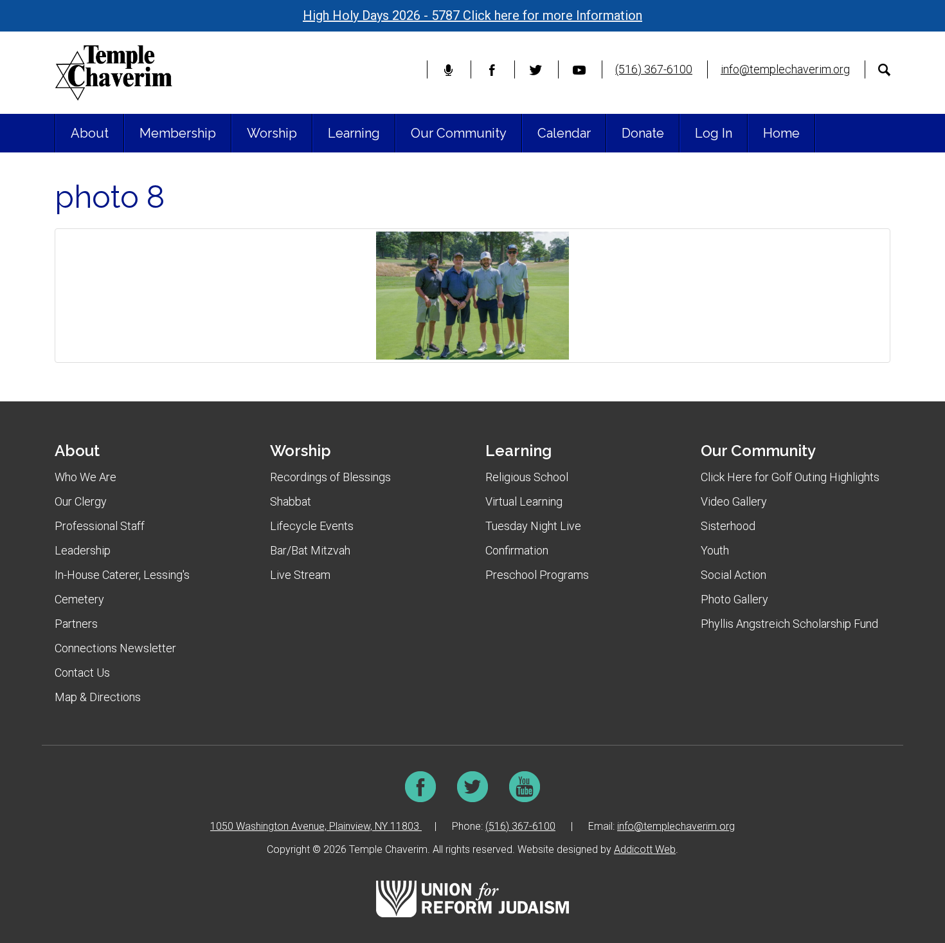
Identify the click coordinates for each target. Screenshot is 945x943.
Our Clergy (81, 501)
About (90, 133)
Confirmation (516, 550)
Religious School (526, 477)
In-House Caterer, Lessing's (122, 574)
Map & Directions (98, 697)
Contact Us (82, 672)
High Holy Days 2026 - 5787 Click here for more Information (472, 15)
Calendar (564, 133)
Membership (178, 133)
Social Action (733, 574)
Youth (715, 550)
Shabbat (290, 501)
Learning (354, 133)
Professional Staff (100, 526)
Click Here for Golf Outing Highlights (790, 477)
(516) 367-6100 (653, 69)
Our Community (459, 133)
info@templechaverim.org (785, 69)
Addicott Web (645, 849)
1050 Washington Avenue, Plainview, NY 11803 (316, 826)
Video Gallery (734, 501)
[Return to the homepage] (113, 72)
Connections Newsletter (115, 648)
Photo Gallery (734, 599)
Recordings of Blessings (330, 477)
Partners (76, 623)
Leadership (83, 550)
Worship (272, 133)
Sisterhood (728, 526)
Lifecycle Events (312, 526)
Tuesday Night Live (533, 526)
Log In (713, 133)
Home (781, 133)
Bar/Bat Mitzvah (310, 550)
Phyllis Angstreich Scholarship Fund (789, 623)
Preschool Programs (537, 574)
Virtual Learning (523, 501)
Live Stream (300, 574)
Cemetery (79, 599)
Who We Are (85, 477)
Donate (643, 133)
